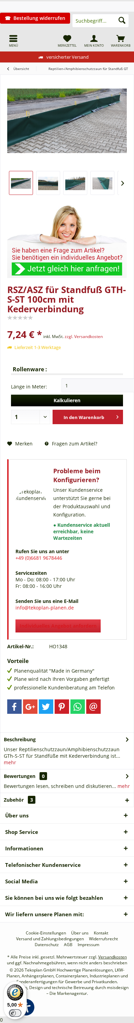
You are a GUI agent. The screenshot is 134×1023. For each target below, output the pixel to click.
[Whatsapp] (77, 706)
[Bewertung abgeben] (67, 325)
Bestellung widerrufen (39, 18)
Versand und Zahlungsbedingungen (50, 939)
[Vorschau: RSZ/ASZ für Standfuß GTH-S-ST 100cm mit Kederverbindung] (21, 183)
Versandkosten (112, 957)
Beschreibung (20, 739)
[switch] (15, 1013)
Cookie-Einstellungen (46, 933)
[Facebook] (14, 706)
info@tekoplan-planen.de (44, 607)
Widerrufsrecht (103, 939)
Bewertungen (19, 776)
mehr (10, 762)
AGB (68, 945)
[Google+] (30, 706)
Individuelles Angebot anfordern (58, 626)
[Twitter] (46, 706)
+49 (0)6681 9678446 (38, 558)
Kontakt (101, 933)
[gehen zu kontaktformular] (67, 238)
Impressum (88, 945)
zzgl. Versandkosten (84, 336)
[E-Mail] (93, 706)
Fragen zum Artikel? (74, 443)
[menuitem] (13, 41)
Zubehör (18, 800)
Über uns (80, 933)
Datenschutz (47, 945)
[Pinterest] (62, 706)
